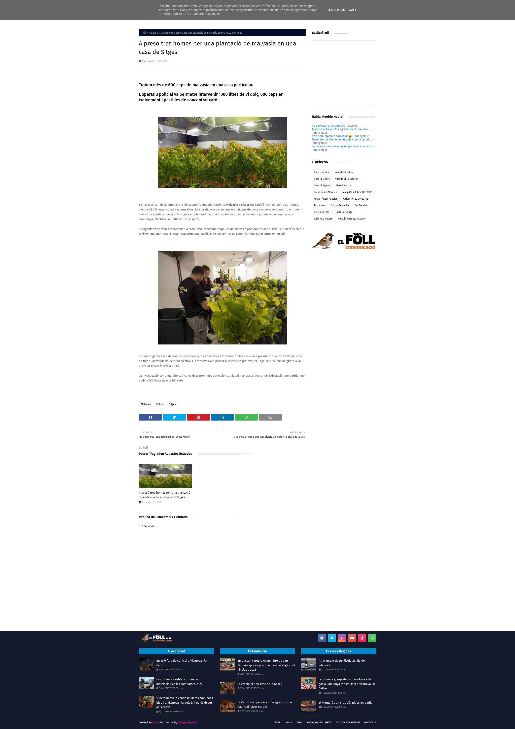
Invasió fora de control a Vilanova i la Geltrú (181, 663)
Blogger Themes (187, 722)
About (288, 722)
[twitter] (332, 638)
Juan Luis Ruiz (321, 172)
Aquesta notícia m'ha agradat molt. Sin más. (340, 129)
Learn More (336, 9)
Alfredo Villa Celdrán (346, 178)
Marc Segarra (343, 185)
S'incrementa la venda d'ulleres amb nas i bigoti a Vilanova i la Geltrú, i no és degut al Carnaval (184, 702)
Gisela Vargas (321, 212)
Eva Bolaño (360, 205)
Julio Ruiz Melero (323, 218)
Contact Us (370, 722)
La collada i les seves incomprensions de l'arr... (342, 146)
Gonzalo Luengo (343, 212)
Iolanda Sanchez (344, 172)
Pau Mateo (319, 205)
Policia (160, 404)
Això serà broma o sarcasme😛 (332, 136)
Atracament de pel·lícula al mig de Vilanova (342, 663)
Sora (155, 722)
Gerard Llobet (322, 178)
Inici (144, 32)
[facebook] (322, 638)
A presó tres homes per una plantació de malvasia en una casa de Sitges (164, 495)
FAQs (299, 722)
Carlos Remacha (340, 205)
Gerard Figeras (322, 185)
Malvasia (154, 32)
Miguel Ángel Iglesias (325, 198)
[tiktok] (362, 638)
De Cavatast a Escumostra (328, 126)
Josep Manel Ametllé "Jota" (357, 192)
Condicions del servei (319, 722)
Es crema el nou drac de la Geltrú (259, 684)
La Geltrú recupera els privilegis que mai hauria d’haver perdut (264, 704)
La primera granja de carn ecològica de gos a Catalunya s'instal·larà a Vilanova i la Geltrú (347, 683)
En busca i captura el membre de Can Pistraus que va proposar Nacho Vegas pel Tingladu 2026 (266, 665)
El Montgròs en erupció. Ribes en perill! (345, 702)
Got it (353, 9)
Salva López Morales (325, 192)
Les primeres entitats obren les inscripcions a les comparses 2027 (179, 681)
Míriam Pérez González (355, 198)
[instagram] (342, 638)
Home (277, 722)
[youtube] (352, 638)
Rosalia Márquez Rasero (351, 218)
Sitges (172, 404)
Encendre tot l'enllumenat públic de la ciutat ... (342, 139)
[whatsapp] (372, 638)
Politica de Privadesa (348, 722)
